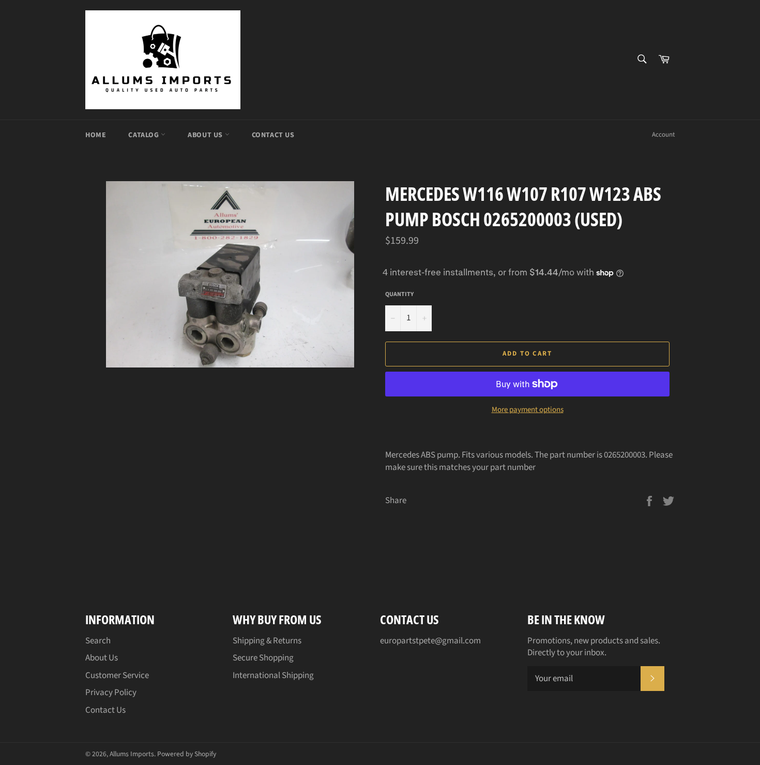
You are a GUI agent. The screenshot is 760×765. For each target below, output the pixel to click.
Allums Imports (132, 754)
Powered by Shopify (186, 754)
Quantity (399, 294)
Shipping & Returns (267, 641)
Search (98, 641)
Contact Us (273, 135)
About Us (206, 135)
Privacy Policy (110, 692)
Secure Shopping (263, 658)
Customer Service (117, 675)
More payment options (528, 410)
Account (663, 134)
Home (95, 135)
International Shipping (273, 675)
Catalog (144, 135)
